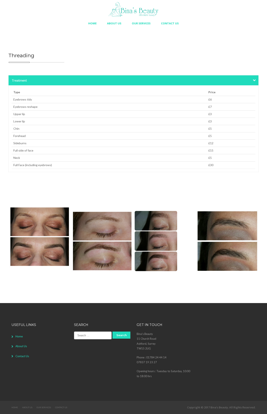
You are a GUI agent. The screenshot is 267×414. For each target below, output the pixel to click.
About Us (114, 23)
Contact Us (170, 23)
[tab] (133, 80)
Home (92, 23)
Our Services (141, 23)
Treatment (19, 80)
